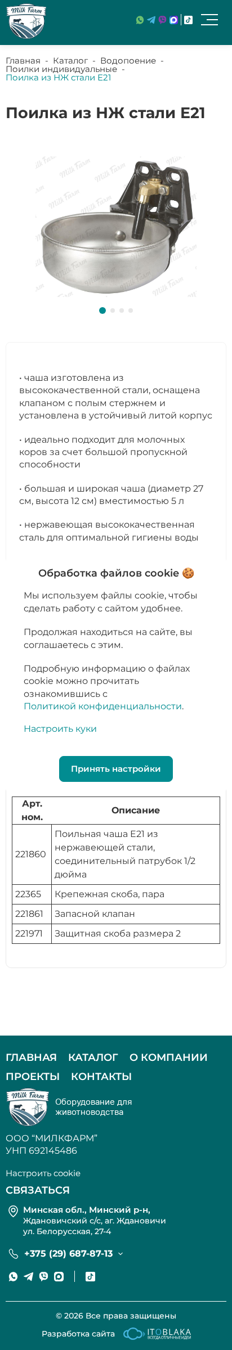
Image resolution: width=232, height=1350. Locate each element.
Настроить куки (60, 729)
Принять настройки (116, 768)
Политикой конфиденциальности (103, 706)
